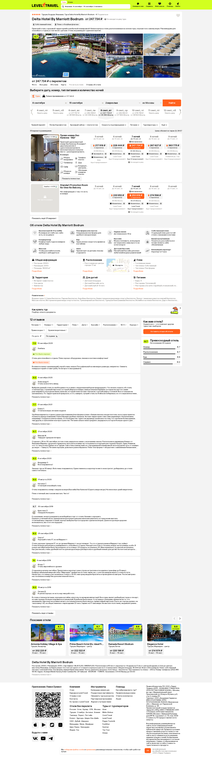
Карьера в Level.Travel (79, 693)
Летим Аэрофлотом (57, 125)
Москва (97, 709)
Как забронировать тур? (126, 690)
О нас (72, 690)
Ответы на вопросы (124, 696)
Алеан (105, 733)
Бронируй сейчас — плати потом (84, 125)
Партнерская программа (101, 699)
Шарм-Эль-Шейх (92, 718)
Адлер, (86, 709)
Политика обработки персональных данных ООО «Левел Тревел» (161, 752)
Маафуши (89, 724)
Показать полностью (41, 397)
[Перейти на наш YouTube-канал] (43, 738)
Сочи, (79, 709)
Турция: (73, 712)
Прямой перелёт (38, 125)
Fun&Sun (106, 724)
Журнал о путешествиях (101, 702)
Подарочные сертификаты (102, 693)
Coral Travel (107, 715)
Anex (104, 709)
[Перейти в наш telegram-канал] (51, 738)
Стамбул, (81, 712)
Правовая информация (156, 749)
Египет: (73, 718)
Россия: (73, 709)
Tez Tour (106, 730)
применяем (90, 750)
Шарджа (85, 721)
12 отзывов (37, 319)
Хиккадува (84, 727)
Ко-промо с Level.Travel (79, 702)
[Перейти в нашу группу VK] (35, 738)
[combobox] (152, 103)
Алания (97, 712)
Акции (118, 699)
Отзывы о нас (75, 696)
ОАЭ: (72, 721)
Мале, (82, 724)
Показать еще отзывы (42, 613)
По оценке (50, 336)
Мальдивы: (74, 724)
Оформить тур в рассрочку (102, 696)
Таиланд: (74, 715)
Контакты (74, 699)
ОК (148, 751)
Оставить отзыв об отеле (161, 331)
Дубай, (78, 721)
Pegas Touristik (108, 721)
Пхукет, (81, 715)
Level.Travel (107, 718)
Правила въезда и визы (125, 693)
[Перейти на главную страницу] (45, 5)
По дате (35, 336)
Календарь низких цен (100, 690)
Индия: (73, 730)
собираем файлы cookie (74, 750)
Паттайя (88, 715)
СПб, (91, 709)
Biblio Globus (107, 712)
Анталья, (89, 712)
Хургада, (80, 718)
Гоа (77, 730)
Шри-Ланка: (75, 727)
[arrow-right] (174, 618)
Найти (172, 103)
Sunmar (105, 727)
